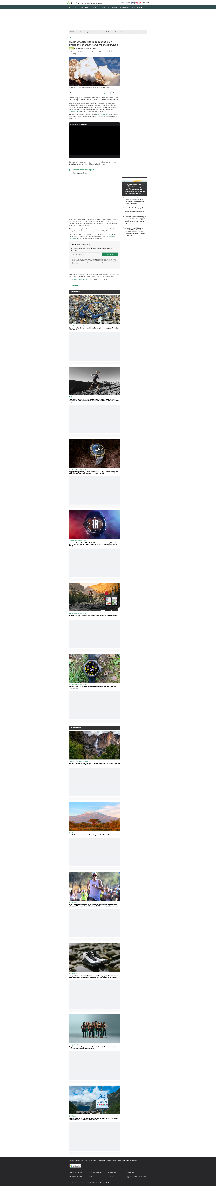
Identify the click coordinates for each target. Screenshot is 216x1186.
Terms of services (92, 259)
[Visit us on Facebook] (132, 3)
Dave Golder (79, 48)
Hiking (87, 7)
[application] (94, 140)
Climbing (114, 7)
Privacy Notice (78, 260)
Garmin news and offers (103, 32)
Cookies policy (131, 1172)
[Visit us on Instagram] (137, 3)
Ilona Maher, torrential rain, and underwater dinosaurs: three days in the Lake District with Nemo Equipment (135, 200)
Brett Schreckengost (102, 114)
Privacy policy (112, 1172)
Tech (133, 7)
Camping (95, 7)
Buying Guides (124, 7)
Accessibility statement (76, 1176)
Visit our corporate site (129, 1160)
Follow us (107, 92)
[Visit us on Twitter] (134, 3)
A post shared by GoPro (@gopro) (83, 170)
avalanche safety (74, 111)
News (81, 7)
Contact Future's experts (96, 1172)
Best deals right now (86, 32)
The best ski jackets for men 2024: (81, 279)
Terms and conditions (76, 1172)
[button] (146, 2)
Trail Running (104, 7)
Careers (91, 1176)
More (139, 7)
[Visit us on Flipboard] (140, 3)
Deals (74, 7)
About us (110, 1176)
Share (73, 92)
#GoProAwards (83, 231)
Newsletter (116, 92)
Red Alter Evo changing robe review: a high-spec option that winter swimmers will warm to (135, 209)
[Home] (69, 7)
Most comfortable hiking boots (124, 32)
